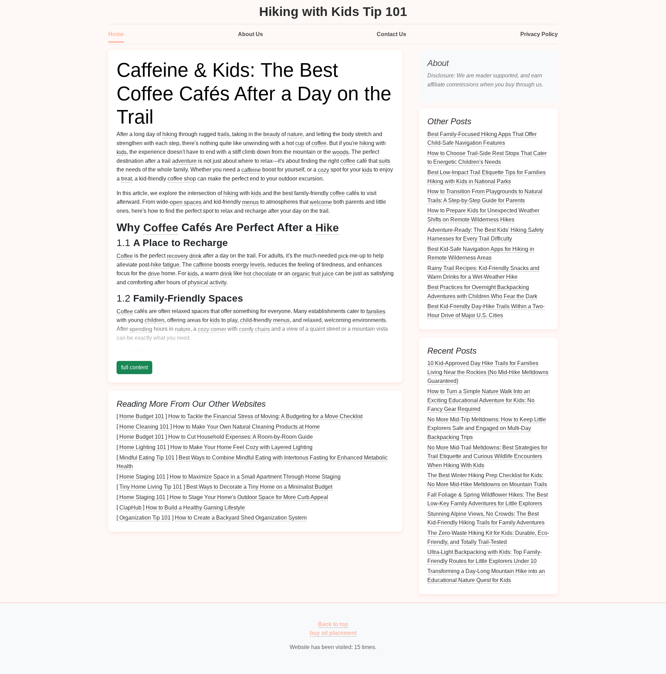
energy (240, 265)
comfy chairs (254, 329)
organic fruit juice (313, 273)
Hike (327, 227)
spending (140, 329)
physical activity (207, 282)
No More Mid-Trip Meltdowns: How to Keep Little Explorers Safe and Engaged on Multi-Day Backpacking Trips (486, 428)
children (154, 320)
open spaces (186, 202)
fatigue (171, 265)
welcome (321, 202)
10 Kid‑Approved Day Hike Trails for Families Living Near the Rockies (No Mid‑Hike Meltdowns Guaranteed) (487, 372)
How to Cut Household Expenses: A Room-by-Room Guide (240, 437)
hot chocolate (260, 273)
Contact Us (391, 34)
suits (384, 161)
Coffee (160, 227)
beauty (271, 134)
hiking (169, 134)
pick (343, 256)
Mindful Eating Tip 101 (146, 457)
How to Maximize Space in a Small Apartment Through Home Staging (255, 476)
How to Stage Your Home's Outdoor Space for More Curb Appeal (249, 497)
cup (299, 143)
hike (156, 265)
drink (226, 273)
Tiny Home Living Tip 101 (150, 487)
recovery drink (184, 256)
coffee (318, 143)
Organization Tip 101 (145, 518)
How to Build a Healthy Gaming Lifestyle (195, 507)
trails (223, 134)
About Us (250, 34)
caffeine (251, 169)
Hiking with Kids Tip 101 (333, 12)
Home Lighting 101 (142, 447)
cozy (323, 169)
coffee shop (182, 179)
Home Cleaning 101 (144, 426)
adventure (184, 161)
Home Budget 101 (141, 416)
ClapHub (130, 507)
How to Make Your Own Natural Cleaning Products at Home (246, 426)
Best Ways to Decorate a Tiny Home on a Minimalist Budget (259, 487)
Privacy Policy (539, 34)
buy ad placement (333, 633)
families (375, 311)
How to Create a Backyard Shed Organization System (241, 518)
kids (122, 152)
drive (154, 273)
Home (116, 34)
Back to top (333, 624)
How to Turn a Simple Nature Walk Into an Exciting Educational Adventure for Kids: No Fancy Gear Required (481, 400)
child (246, 320)
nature (295, 134)
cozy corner (212, 329)
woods (340, 152)
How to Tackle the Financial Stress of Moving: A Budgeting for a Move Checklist (265, 416)
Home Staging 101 (142, 476)
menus (250, 202)
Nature (314, 353)
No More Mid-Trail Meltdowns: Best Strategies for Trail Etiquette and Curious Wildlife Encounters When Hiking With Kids (487, 456)
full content (134, 367)
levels (257, 265)
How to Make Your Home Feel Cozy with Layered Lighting (241, 447)
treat (126, 179)
